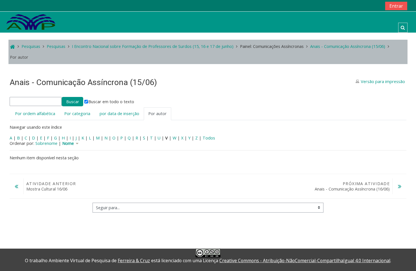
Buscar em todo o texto (111, 101)
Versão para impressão (383, 81)
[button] (403, 28)
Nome (68, 143)
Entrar (396, 6)
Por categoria (77, 113)
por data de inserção (119, 113)
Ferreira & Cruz (134, 260)
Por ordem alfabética (35, 113)
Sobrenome (46, 143)
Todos (209, 138)
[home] (30, 21)
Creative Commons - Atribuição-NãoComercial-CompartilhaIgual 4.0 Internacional (304, 260)
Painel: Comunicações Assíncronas (272, 46)
